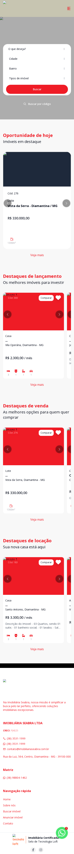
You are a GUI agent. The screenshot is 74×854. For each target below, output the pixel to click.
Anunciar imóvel (13, 817)
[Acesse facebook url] (33, 849)
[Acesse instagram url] (40, 849)
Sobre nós (9, 805)
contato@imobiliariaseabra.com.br (28, 749)
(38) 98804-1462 (17, 777)
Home (7, 799)
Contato (8, 823)
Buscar (37, 89)
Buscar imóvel (11, 811)
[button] (7, 203)
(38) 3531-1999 (16, 738)
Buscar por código (39, 104)
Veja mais (37, 255)
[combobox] (37, 49)
